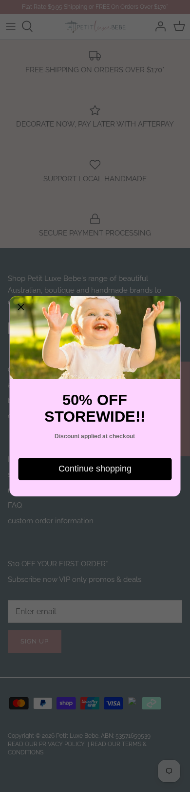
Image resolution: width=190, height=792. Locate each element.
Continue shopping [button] (95, 468)
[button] (21, 307)
